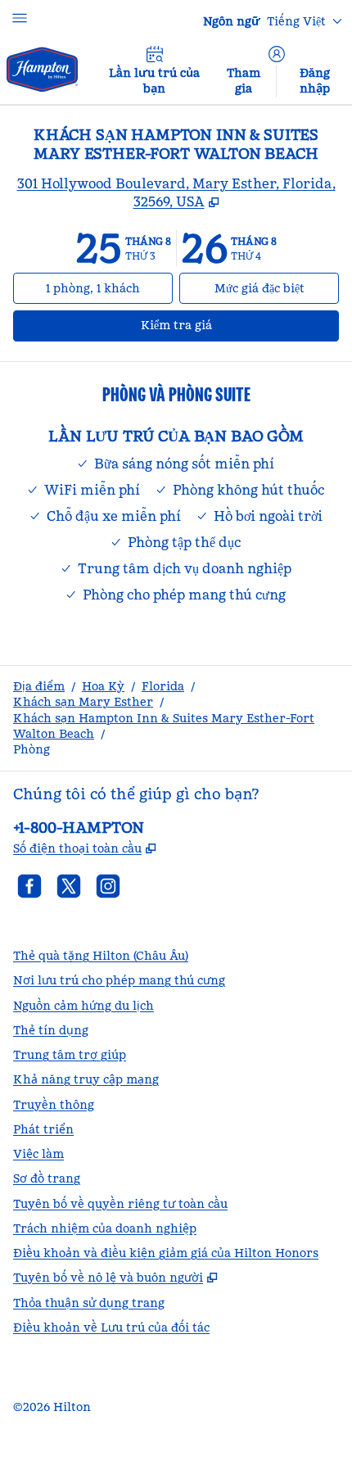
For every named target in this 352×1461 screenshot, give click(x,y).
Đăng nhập (315, 81)
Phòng (31, 749)
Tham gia (243, 81)
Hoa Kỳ (103, 686)
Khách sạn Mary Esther (83, 701)
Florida (163, 686)
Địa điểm (39, 686)
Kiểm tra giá (207, 324)
